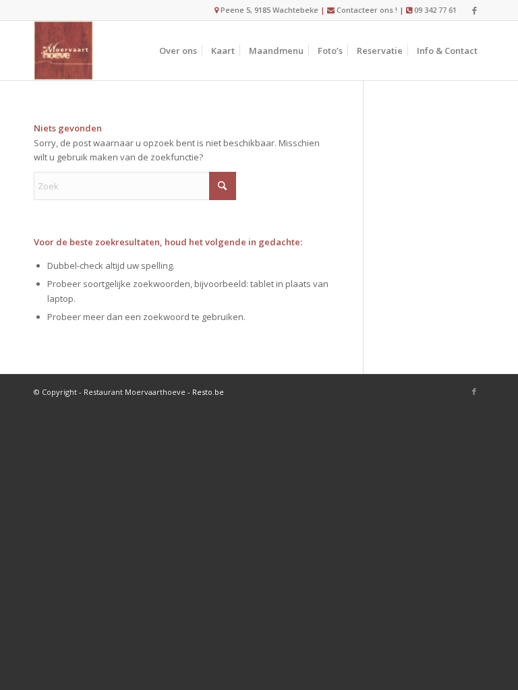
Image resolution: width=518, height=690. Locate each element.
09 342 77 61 (435, 10)
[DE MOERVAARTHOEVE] (63, 50)
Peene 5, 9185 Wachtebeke (268, 10)
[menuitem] (178, 50)
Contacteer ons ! (367, 10)
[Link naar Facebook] (474, 10)
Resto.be (208, 392)
